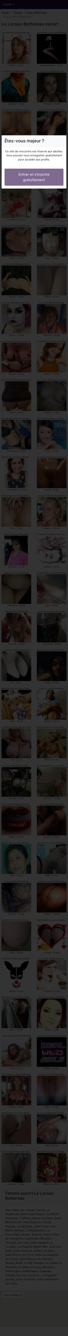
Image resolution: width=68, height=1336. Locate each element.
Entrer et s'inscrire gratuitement (34, 177)
